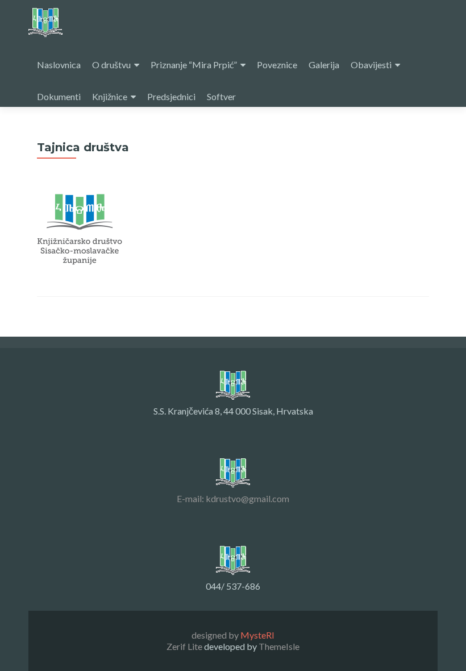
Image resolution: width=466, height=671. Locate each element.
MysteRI (257, 634)
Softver (221, 96)
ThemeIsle (279, 646)
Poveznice (277, 64)
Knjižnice (109, 96)
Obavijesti (371, 64)
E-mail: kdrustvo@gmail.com (233, 498)
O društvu (111, 64)
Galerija (324, 64)
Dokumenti (59, 96)
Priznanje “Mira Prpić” (194, 64)
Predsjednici (171, 96)
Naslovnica (59, 64)
